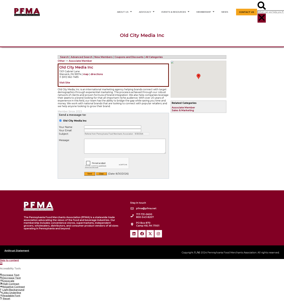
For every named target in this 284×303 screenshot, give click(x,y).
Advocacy (145, 12)
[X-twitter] (150, 233)
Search (64, 57)
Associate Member (183, 107)
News (224, 12)
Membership (203, 12)
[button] (262, 5)
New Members (103, 57)
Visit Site (64, 82)
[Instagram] (158, 233)
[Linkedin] (134, 233)
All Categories (154, 57)
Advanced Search (81, 57)
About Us (122, 12)
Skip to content (9, 260)
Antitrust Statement (16, 250)
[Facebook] (142, 233)
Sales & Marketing (183, 110)
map (86, 74)
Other (61, 61)
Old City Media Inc (76, 67)
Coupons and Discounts (128, 57)
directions (97, 74)
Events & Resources (174, 12)
